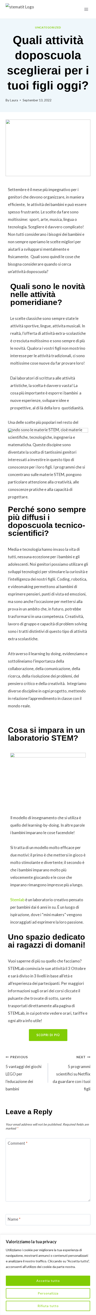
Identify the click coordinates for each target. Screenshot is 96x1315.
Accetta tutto (48, 1281)
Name (14, 1219)
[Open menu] (86, 9)
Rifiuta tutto (48, 1306)
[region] (48, 1275)
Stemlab (17, 899)
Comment (17, 1143)
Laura (14, 100)
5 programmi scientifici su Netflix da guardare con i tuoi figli (71, 1073)
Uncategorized (48, 27)
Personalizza (48, 1293)
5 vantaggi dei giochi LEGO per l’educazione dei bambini (23, 1073)
